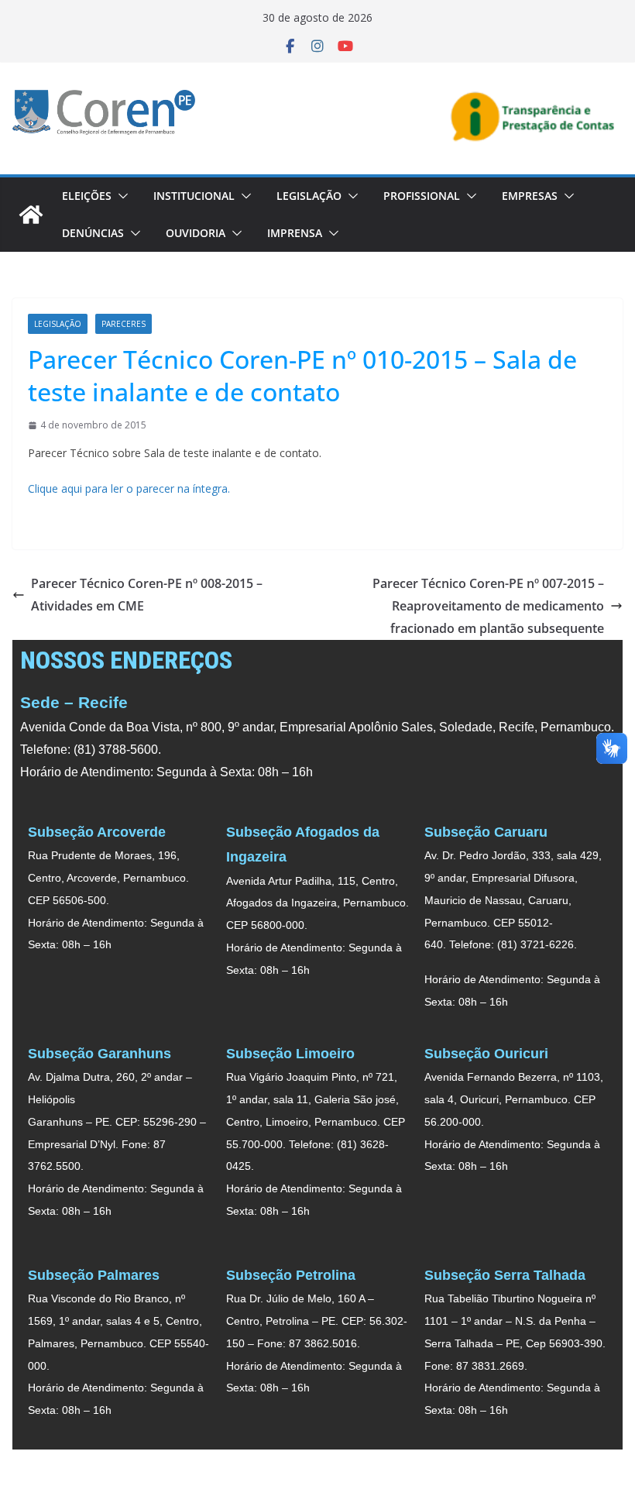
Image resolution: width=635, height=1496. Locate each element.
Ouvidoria (195, 232)
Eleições (87, 195)
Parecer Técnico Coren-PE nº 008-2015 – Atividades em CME (147, 594)
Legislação (309, 195)
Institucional (194, 195)
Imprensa (294, 232)
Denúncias (93, 232)
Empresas (530, 195)
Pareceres (123, 323)
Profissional (421, 195)
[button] (120, 196)
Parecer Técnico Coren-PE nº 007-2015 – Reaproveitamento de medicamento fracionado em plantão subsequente (488, 606)
